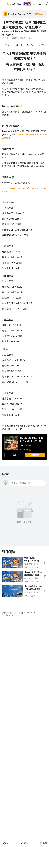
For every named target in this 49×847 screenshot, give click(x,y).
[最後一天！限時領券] (27, 4)
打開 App (39, 14)
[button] (3, 4)
